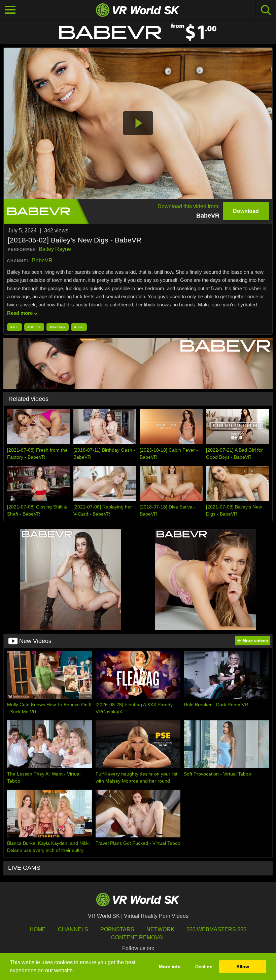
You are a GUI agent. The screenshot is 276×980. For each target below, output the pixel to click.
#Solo (78, 327)
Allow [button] (242, 966)
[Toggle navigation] (10, 10)
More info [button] (170, 966)
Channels (73, 929)
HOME (38, 929)
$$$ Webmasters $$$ (216, 929)
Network (160, 929)
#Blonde (34, 327)
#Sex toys (57, 327)
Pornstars (117, 929)
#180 (14, 327)
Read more (20, 313)
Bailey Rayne (55, 249)
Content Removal (138, 937)
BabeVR (42, 260)
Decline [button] (203, 966)
